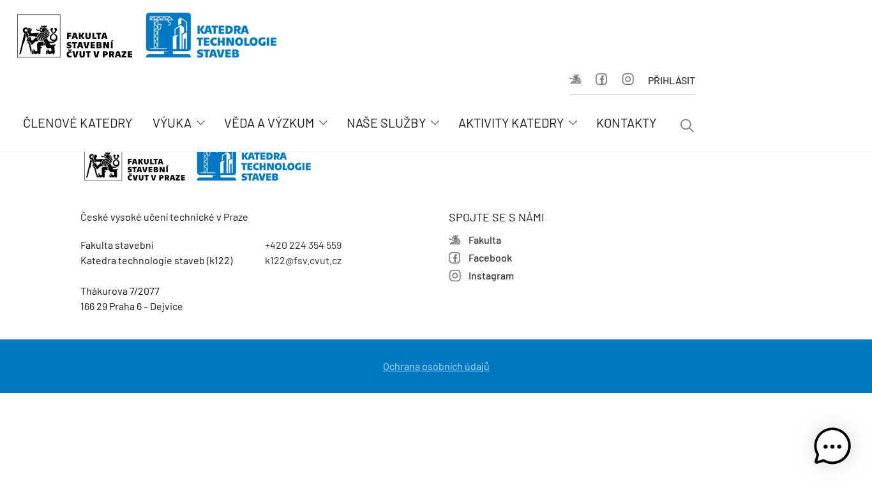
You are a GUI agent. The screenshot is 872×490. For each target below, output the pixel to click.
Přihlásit (671, 80)
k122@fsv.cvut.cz (303, 260)
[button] (832, 448)
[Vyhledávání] (687, 127)
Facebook (605, 80)
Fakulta (579, 80)
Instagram (632, 80)
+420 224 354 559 (303, 245)
